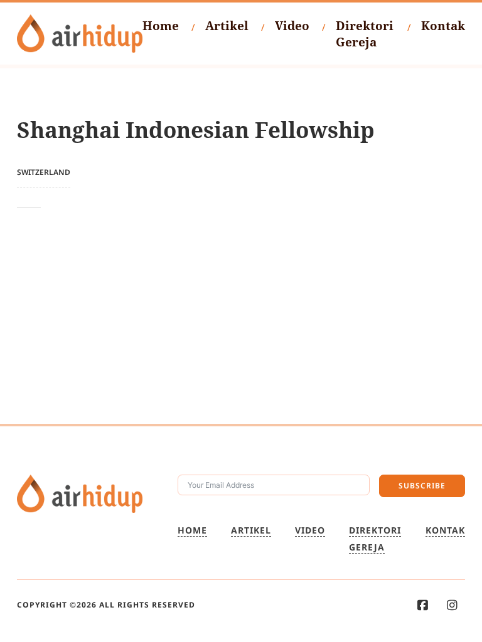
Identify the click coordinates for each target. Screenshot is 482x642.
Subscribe (422, 485)
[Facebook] (423, 605)
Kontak (443, 26)
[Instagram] (452, 605)
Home (160, 26)
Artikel (227, 26)
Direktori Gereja (365, 34)
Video (292, 26)
